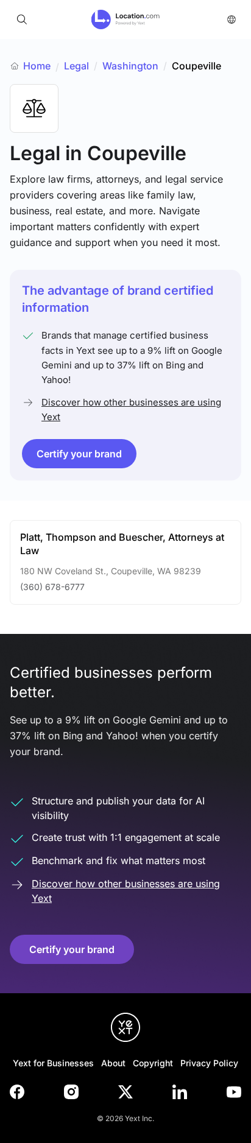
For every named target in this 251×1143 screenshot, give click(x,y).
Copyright (153, 1063)
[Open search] (22, 19)
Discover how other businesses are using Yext (131, 409)
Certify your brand (79, 454)
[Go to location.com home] (125, 19)
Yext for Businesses (53, 1063)
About (113, 1063)
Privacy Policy (209, 1063)
